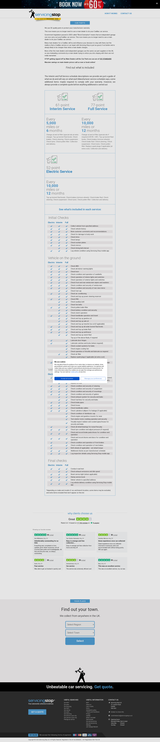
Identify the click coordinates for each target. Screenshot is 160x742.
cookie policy (74, 372)
